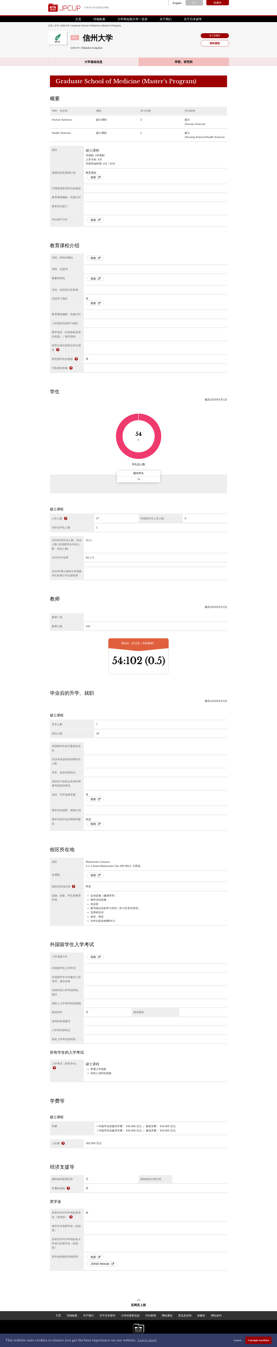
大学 (56, 25)
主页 (78, 19)
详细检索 (99, 19)
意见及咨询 (184, 1315)
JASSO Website (100, 1263)
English (177, 3)
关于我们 (166, 19)
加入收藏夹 (214, 35)
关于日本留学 (193, 19)
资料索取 (215, 43)
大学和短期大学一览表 (132, 19)
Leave (237, 1340)
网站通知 (167, 1315)
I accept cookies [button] (258, 1340)
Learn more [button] (147, 1340)
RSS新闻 (150, 1315)
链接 (93, 177)
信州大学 (65, 25)
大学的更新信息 (130, 1315)
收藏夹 (218, 2)
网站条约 (216, 1315)
